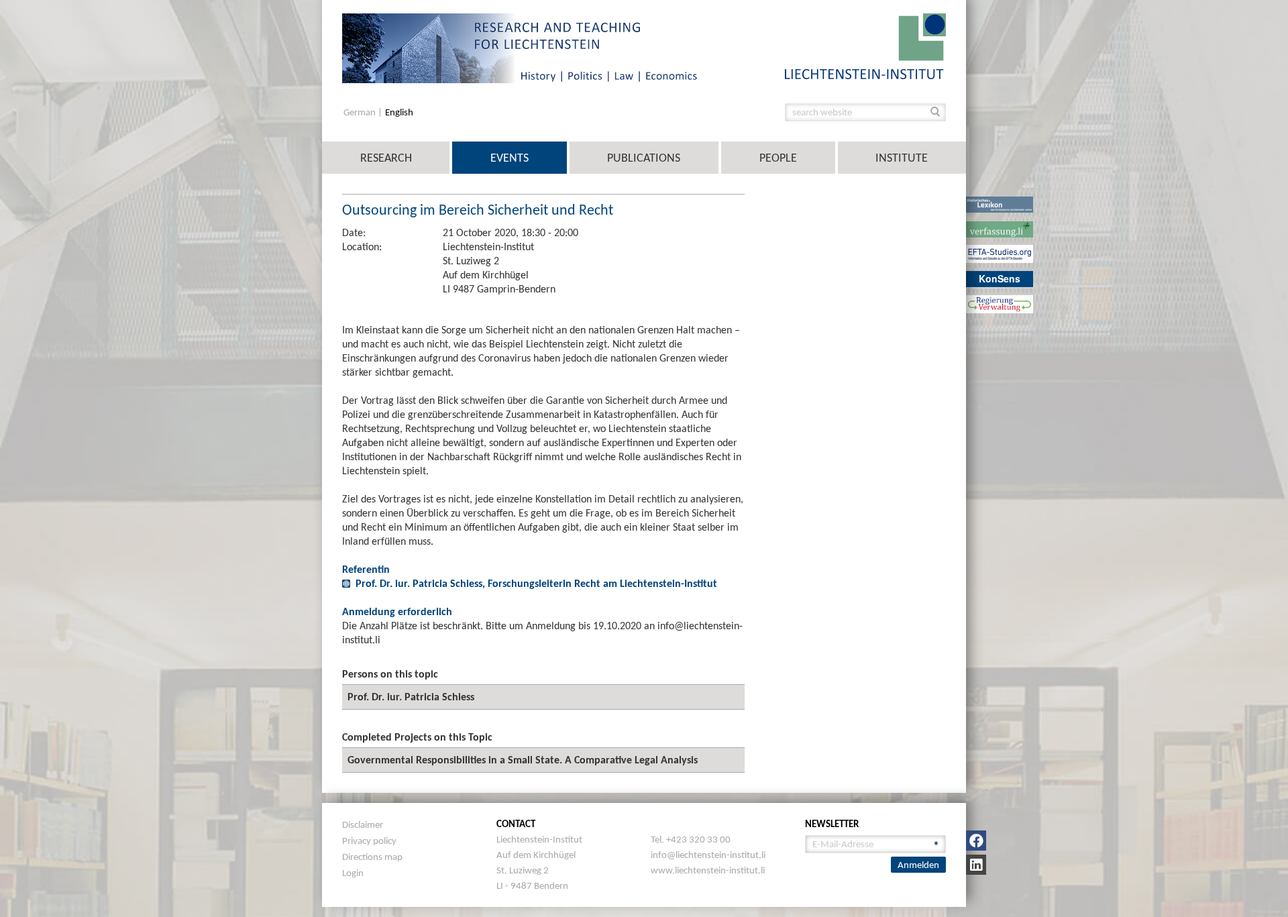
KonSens (999, 278)
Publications (643, 157)
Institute (901, 157)
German (360, 112)
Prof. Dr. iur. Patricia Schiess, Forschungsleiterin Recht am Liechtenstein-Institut (536, 583)
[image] (865, 45)
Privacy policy (369, 840)
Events (509, 157)
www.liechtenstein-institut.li (708, 870)
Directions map (372, 857)
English (399, 112)
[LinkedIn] (976, 865)
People (778, 157)
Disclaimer (362, 824)
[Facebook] (976, 840)
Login (353, 873)
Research (386, 157)
